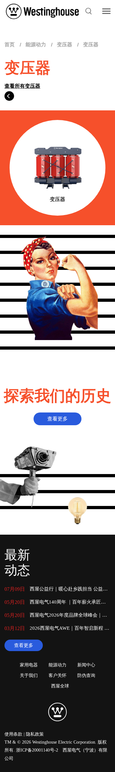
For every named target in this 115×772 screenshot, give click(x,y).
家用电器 (29, 665)
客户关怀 (57, 675)
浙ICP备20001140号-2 (37, 750)
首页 (9, 44)
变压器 (64, 44)
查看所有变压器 (22, 86)
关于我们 (29, 675)
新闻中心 (86, 665)
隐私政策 (35, 734)
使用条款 (13, 734)
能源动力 (36, 44)
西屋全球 (60, 686)
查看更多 (23, 645)
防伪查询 (86, 675)
